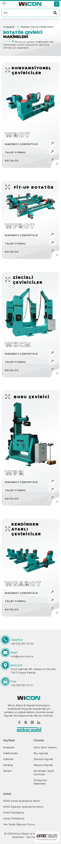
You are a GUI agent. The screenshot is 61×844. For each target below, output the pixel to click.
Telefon (17, 640)
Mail (14, 652)
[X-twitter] (25, 722)
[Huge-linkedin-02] (38, 722)
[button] (56, 4)
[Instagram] (32, 722)
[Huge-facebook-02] (19, 722)
